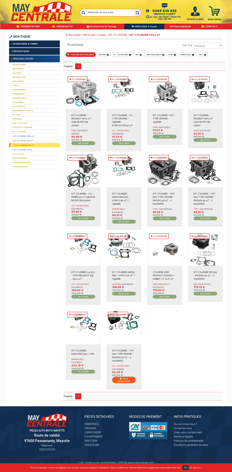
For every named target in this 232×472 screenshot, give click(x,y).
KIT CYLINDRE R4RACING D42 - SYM (82, 352)
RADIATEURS (91, 444)
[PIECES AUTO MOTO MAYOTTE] (41, 11)
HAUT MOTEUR (19, 123)
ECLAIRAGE (17, 102)
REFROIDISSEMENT (21, 162)
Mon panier (214, 19)
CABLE (15, 85)
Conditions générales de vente (191, 444)
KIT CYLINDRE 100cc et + (24, 136)
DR (138, 55)
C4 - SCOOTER (121, 55)
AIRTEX (103, 55)
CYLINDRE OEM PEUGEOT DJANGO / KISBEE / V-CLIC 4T (164, 275)
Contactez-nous (183, 428)
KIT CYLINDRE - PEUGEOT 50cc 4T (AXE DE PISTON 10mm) (81, 120)
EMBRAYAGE (91, 424)
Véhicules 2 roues (94, 35)
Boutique (21, 36)
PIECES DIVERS (19, 158)
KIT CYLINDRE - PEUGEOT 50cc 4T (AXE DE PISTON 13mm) (203, 120)
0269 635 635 (164, 11)
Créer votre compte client (188, 432)
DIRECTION (90, 440)
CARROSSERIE (19, 90)
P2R (172, 55)
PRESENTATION (30, 26)
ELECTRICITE (18, 106)
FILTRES (16, 115)
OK (185, 467)
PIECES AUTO (64, 26)
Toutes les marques (81, 55)
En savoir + (196, 467)
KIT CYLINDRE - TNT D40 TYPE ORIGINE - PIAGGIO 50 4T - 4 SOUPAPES (164, 199)
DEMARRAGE (18, 94)
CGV (81, 462)
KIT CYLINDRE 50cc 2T (23, 140)
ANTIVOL (16, 73)
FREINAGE (17, 119)
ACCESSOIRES (19, 65)
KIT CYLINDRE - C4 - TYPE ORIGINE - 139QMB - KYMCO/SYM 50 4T (123, 120)
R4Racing (186, 55)
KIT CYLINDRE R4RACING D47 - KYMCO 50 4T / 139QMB (121, 199)
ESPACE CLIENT (195, 19)
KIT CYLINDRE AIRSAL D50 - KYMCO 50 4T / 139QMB (123, 275)
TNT (201, 55)
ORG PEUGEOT (154, 55)
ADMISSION (18, 69)
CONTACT (211, 26)
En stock (83, 143)
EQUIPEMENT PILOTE (22, 111)
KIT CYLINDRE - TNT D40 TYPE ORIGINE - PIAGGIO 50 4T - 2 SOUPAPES (205, 199)
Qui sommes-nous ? (185, 424)
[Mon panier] (214, 10)
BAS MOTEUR (19, 77)
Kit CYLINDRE (118, 35)
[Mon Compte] (195, 11)
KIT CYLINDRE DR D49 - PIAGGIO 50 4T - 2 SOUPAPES (205, 275)
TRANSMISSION (20, 167)
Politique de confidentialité (188, 440)
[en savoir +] (84, 148)
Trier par (187, 45)
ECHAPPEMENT (19, 98)
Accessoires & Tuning (25, 44)
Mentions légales (183, 436)
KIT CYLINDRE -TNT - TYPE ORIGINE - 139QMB (164, 118)
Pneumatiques (21, 51)
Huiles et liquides (22, 127)
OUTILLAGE (18, 154)
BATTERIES (18, 81)
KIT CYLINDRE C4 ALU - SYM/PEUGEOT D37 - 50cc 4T (83, 275)
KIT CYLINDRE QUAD (22, 150)
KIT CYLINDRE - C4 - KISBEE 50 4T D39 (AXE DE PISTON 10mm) (83, 197)
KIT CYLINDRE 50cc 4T (24, 145)
